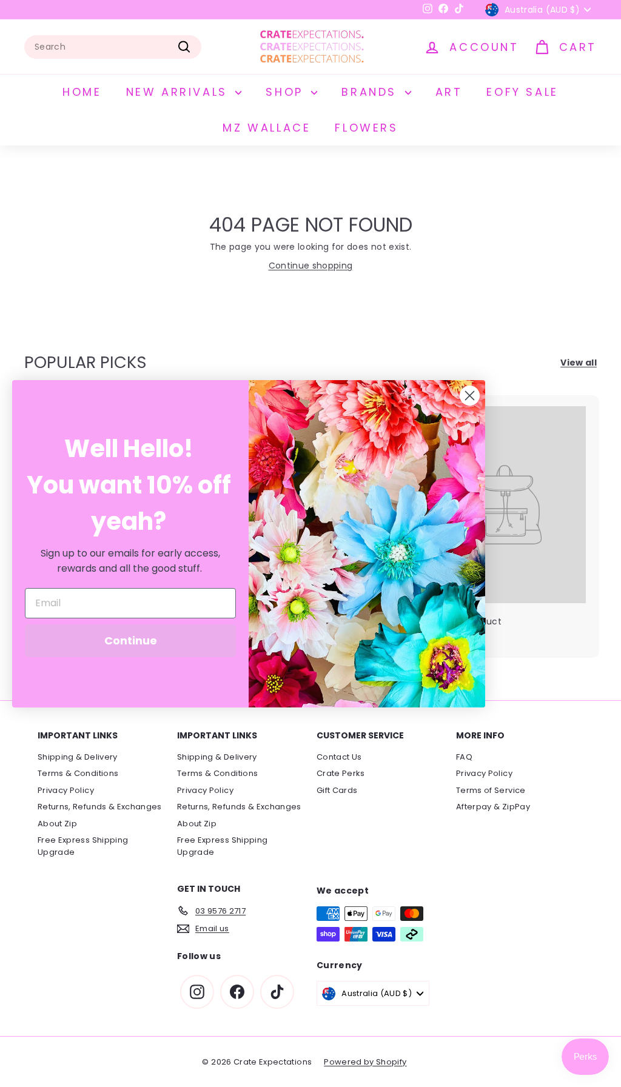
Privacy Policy (66, 790)
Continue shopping (311, 265)
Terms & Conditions (78, 773)
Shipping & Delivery (78, 757)
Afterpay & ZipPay (493, 806)
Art (449, 91)
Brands (371, 91)
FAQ (464, 757)
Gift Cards (337, 790)
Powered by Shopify (365, 1062)
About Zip (57, 823)
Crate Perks (341, 773)
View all (578, 362)
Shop (287, 91)
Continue (130, 640)
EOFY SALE (522, 91)
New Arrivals (179, 91)
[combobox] (112, 47)
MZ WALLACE (266, 127)
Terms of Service (491, 790)
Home (81, 91)
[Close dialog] (469, 395)
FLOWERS (366, 127)
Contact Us (339, 757)
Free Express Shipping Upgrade (83, 846)
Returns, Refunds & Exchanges (100, 806)
